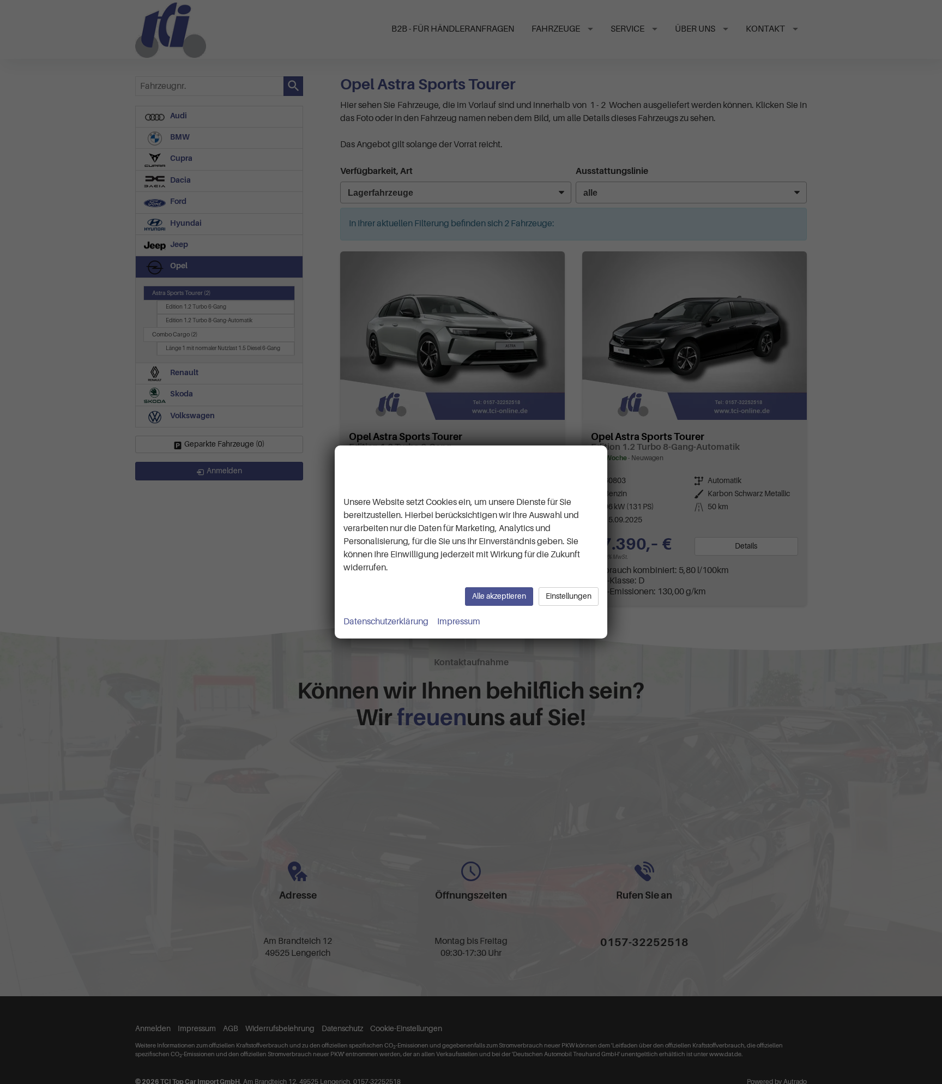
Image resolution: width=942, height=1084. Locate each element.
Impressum (458, 622)
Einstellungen (568, 596)
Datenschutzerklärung (385, 622)
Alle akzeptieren (499, 596)
